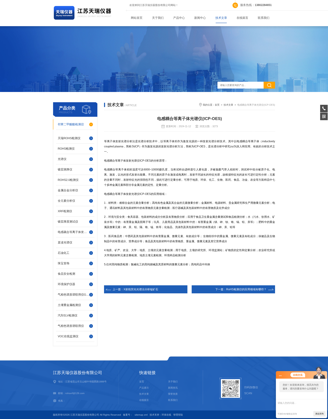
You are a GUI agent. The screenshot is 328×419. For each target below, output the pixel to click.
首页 (217, 104)
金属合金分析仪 (68, 190)
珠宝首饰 (63, 263)
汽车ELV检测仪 (67, 315)
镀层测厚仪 (65, 169)
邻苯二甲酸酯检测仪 (71, 124)
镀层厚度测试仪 (68, 221)
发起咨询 (319, 414)
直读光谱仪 (65, 242)
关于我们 (158, 17)
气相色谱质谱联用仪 (71, 326)
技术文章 (221, 17)
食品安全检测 (66, 273)
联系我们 (263, 17)
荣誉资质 (173, 394)
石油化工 (63, 253)
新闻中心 (200, 17)
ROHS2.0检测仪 (68, 180)
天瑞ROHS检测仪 (69, 138)
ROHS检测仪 (66, 148)
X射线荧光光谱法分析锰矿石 (141, 289)
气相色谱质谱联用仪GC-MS (75, 294)
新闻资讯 (173, 387)
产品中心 (179, 17)
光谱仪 (62, 159)
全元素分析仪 (66, 200)
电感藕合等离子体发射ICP (75, 232)
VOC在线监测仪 (68, 336)
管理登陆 (178, 414)
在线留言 (242, 17)
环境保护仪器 (66, 284)
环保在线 (166, 414)
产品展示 (144, 387)
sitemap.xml (141, 414)
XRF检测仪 (65, 211)
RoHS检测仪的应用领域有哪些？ (246, 289)
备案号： (128, 414)
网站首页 (136, 17)
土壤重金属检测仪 (69, 305)
